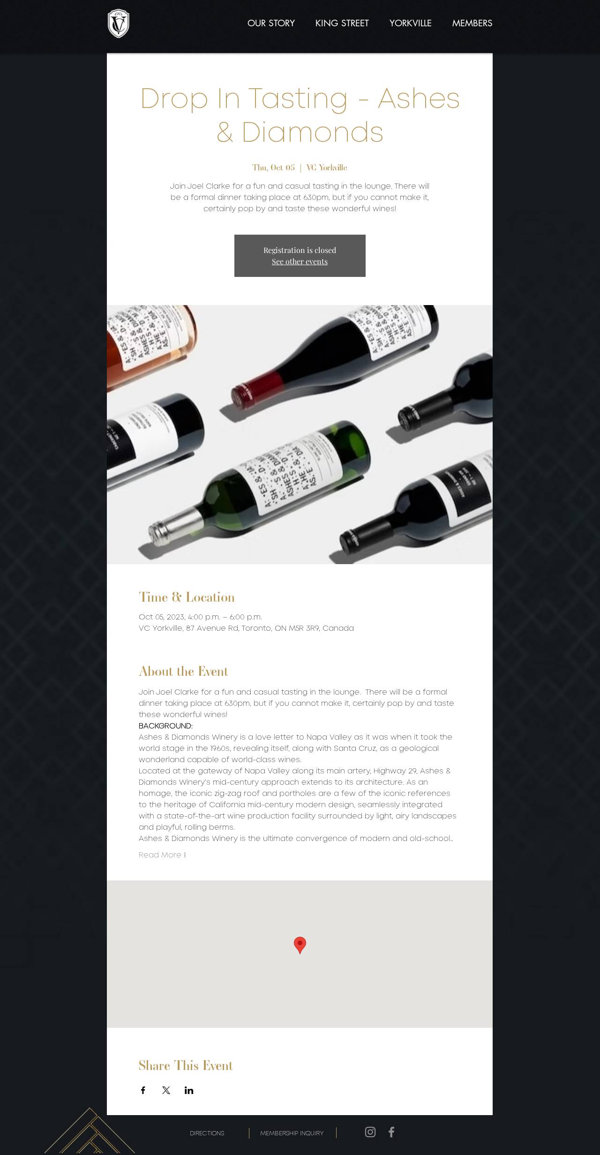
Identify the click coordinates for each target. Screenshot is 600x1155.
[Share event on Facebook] (143, 1090)
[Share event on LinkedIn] (189, 1090)
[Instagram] (370, 1132)
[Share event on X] (166, 1090)
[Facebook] (391, 1132)
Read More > (162, 855)
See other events (300, 261)
